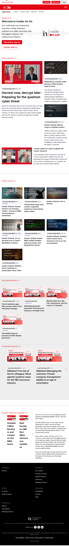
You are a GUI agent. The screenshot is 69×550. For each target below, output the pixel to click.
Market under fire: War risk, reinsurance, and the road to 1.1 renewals (57, 303)
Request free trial (40, 476)
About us (4, 470)
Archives (38, 494)
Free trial (46, 2)
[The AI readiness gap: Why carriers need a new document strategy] (12, 292)
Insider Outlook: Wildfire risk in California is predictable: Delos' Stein (11, 268)
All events (5, 491)
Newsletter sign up (12, 42)
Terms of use (29, 537)
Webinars (34, 12)
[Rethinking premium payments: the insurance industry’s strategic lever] (34, 292)
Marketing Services (41, 482)
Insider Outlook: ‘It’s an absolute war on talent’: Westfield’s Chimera (11, 240)
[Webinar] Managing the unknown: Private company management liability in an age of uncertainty (48, 377)
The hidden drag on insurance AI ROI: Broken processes (11, 335)
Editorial (4, 506)
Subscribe (55, 2)
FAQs (36, 497)
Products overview (41, 473)
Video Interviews (8, 58)
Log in (64, 2)
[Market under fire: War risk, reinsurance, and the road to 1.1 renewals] (57, 292)
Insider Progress (7, 494)
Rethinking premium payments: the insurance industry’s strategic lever (34, 308)
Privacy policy (38, 537)
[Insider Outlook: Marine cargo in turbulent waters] (55, 110)
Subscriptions (6, 509)
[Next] (66, 369)
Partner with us (10, 47)
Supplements (39, 491)
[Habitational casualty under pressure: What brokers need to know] (55, 67)
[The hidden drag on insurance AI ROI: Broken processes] (12, 320)
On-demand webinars (10, 346)
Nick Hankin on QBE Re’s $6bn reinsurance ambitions (23, 435)
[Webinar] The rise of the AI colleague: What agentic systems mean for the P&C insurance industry (19, 377)
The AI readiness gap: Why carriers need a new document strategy (12, 306)
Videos (16, 12)
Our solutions (39, 470)
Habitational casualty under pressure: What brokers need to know (55, 84)
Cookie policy (49, 537)
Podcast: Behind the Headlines (13, 413)
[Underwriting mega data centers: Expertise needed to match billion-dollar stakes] (34, 193)
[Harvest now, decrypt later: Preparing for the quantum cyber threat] (22, 72)
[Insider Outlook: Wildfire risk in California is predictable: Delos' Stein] (12, 254)
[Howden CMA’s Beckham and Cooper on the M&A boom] (11, 417)
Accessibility (20, 537)
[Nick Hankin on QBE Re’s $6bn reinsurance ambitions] (23, 417)
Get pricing (38, 479)
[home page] (9, 7)
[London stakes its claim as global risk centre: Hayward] (17, 156)
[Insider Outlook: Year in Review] (57, 193)
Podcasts (41, 12)
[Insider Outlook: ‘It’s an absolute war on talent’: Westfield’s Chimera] (12, 225)
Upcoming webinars (9, 280)
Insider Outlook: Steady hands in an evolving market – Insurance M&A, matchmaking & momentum (12, 211)
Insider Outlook (24, 12)
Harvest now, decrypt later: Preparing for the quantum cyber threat (22, 97)
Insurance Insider (7, 2)
